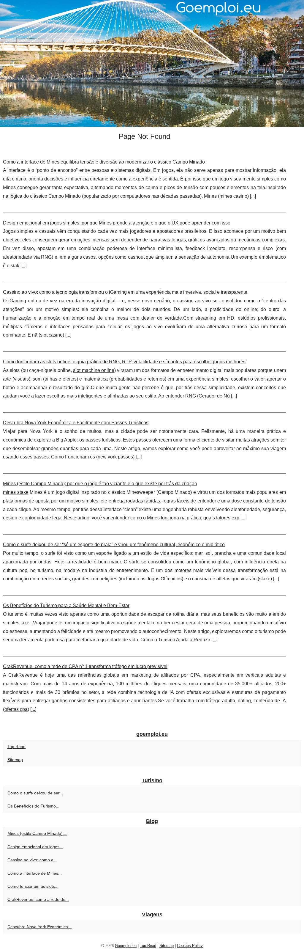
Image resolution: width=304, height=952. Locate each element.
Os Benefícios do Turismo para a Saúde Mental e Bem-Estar (66, 605)
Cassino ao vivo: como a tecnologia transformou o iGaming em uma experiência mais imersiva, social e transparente (125, 292)
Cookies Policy (190, 945)
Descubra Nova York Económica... (39, 926)
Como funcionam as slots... (32, 886)
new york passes (115, 456)
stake (264, 578)
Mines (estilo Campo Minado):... (37, 833)
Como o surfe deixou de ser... (35, 793)
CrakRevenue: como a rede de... (38, 899)
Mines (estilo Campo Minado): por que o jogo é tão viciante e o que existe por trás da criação (100, 483)
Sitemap (15, 759)
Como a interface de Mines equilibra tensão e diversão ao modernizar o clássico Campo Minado (104, 161)
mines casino (233, 196)
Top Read (16, 746)
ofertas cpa (16, 709)
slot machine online (93, 370)
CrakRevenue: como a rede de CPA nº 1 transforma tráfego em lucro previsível (85, 666)
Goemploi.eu (126, 945)
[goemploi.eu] (152, 63)
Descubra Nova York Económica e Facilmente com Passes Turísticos (75, 422)
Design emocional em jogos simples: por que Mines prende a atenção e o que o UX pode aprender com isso (116, 222)
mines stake (15, 492)
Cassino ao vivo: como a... (32, 859)
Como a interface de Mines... (34, 873)
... (253, 196)
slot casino (51, 334)
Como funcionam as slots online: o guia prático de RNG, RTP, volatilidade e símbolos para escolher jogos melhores (124, 361)
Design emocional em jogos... (35, 846)
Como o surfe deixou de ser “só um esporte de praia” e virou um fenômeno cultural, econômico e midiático (114, 544)
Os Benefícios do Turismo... (33, 806)
